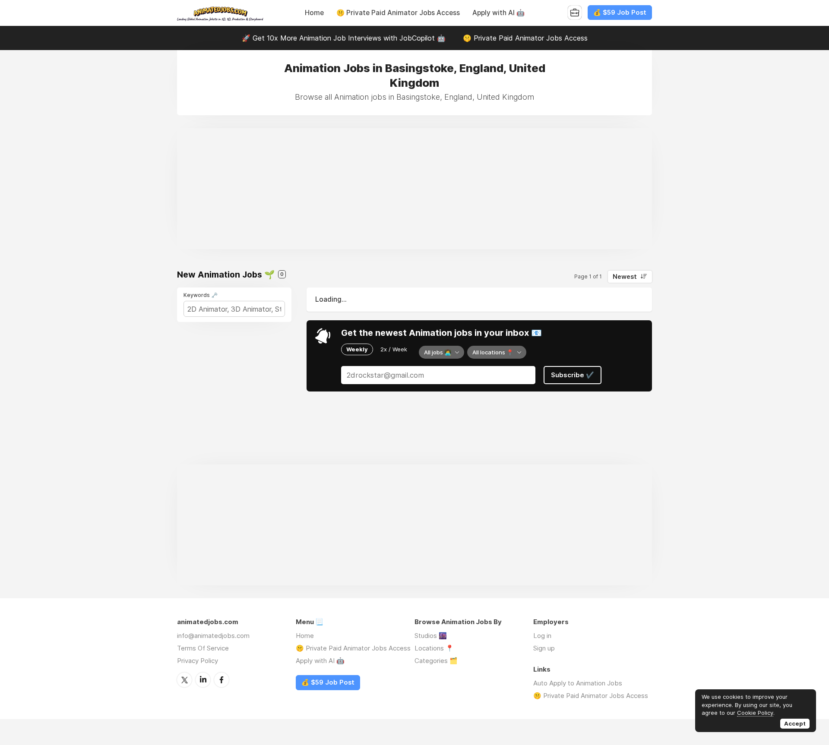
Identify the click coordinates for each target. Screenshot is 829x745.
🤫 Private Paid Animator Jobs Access (398, 13)
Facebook (221, 679)
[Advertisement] (414, 188)
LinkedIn (203, 679)
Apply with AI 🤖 (498, 13)
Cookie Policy (755, 712)
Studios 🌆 (430, 635)
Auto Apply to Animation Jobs (577, 683)
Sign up (544, 648)
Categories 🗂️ (436, 661)
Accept (795, 723)
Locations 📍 (434, 648)
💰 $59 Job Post (619, 12)
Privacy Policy (197, 661)
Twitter (184, 679)
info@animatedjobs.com (213, 635)
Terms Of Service (203, 648)
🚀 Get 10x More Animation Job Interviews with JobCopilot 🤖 (344, 38)
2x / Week (393, 349)
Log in (542, 635)
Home (314, 13)
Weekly (357, 349)
